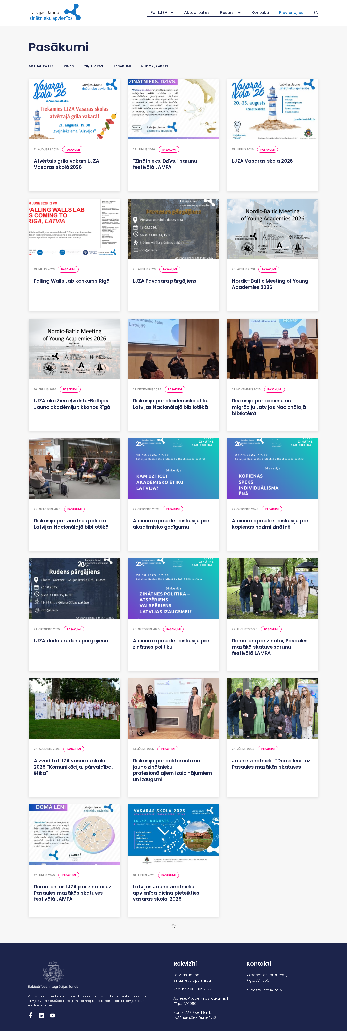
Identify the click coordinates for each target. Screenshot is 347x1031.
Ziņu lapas (93, 66)
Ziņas (69, 66)
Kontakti (260, 12)
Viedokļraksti (154, 66)
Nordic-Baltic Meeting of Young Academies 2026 (270, 284)
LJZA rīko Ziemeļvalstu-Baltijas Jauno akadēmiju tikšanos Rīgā (72, 404)
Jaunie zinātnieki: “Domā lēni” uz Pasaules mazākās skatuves (271, 763)
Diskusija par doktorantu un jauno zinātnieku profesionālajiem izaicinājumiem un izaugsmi (172, 770)
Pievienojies (291, 12)
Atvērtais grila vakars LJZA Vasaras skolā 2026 (66, 164)
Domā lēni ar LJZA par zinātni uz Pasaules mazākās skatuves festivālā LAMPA (72, 893)
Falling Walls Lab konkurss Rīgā (72, 281)
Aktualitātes (197, 12)
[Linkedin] (41, 1015)
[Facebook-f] (31, 1015)
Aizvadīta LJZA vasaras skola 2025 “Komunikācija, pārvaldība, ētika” (73, 767)
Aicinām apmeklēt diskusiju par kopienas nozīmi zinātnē (270, 523)
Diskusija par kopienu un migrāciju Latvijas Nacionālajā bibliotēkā (269, 407)
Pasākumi (122, 66)
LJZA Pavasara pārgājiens (164, 281)
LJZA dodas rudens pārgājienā (71, 640)
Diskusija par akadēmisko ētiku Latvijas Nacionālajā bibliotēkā (171, 404)
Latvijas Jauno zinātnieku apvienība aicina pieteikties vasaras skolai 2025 (166, 893)
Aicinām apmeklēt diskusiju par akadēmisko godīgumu (171, 523)
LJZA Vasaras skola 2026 (262, 161)
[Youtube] (52, 1015)
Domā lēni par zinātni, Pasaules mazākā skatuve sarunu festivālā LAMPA (270, 647)
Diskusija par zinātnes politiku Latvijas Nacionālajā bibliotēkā (71, 523)
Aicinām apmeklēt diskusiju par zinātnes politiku (171, 644)
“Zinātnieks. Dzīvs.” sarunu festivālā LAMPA (165, 164)
